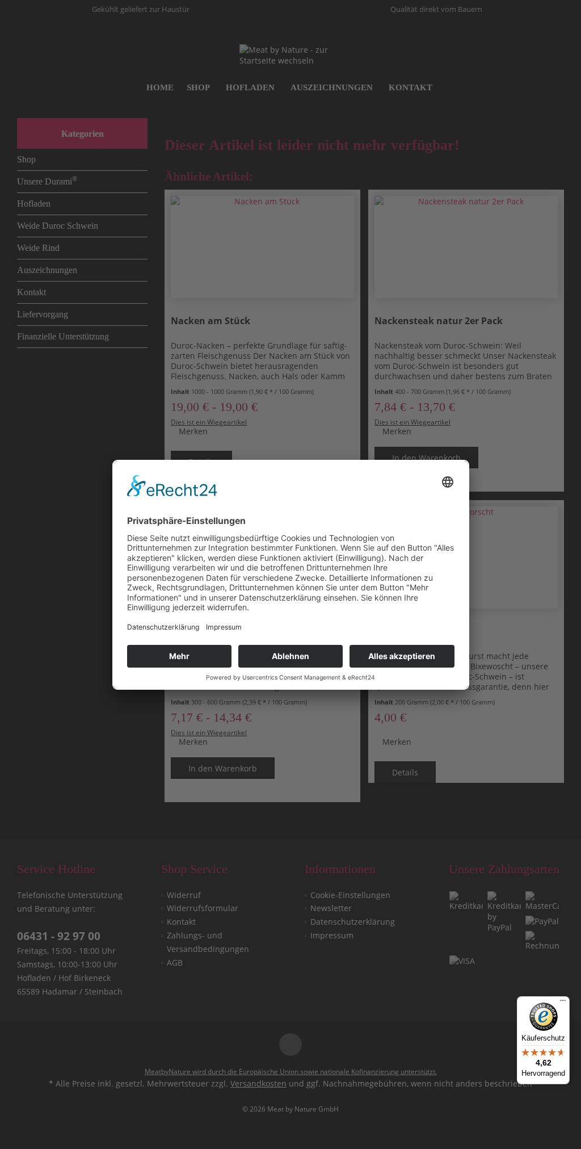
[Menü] (563, 1003)
